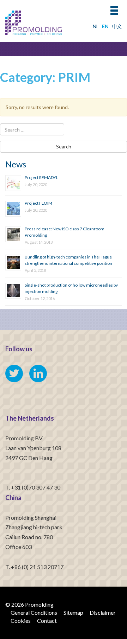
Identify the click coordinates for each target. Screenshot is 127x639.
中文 (117, 26)
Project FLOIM (38, 203)
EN (105, 26)
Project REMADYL (41, 177)
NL (96, 26)
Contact (47, 620)
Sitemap (73, 612)
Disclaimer (103, 612)
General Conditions (34, 612)
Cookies (21, 620)
